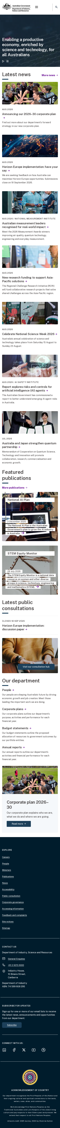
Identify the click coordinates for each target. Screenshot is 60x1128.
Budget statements (15, 728)
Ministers (6, 870)
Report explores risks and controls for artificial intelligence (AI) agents (27, 388)
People (6, 690)
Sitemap (6, 928)
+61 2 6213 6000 (16, 965)
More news (49, 75)
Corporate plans (12, 709)
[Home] (16, 5)
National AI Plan (19, 499)
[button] (36, 7)
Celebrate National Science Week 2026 (28, 334)
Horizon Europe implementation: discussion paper (23, 627)
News (5, 883)
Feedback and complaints (14, 915)
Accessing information (13, 908)
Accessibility (8, 889)
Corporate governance (13, 902)
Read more (21, 823)
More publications (13, 487)
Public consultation (11, 896)
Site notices (8, 921)
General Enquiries (16, 959)
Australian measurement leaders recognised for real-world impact (24, 225)
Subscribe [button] (12, 1025)
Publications (8, 876)
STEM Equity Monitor (22, 553)
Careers (6, 857)
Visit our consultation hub (36, 666)
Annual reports (12, 747)
